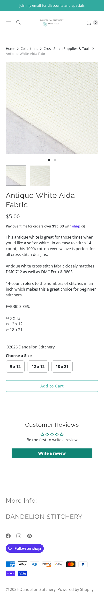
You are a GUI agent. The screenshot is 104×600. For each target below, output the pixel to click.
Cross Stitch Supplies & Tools (67, 48)
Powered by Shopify (76, 589)
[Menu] (9, 22)
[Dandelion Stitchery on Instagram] (21, 536)
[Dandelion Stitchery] (52, 22)
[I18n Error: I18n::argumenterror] (16, 176)
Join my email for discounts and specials (52, 5)
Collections (29, 48)
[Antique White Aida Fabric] (52, 108)
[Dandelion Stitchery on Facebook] (11, 536)
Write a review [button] (52, 453)
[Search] (18, 22)
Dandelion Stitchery (38, 589)
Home (10, 48)
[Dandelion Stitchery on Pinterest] (32, 536)
